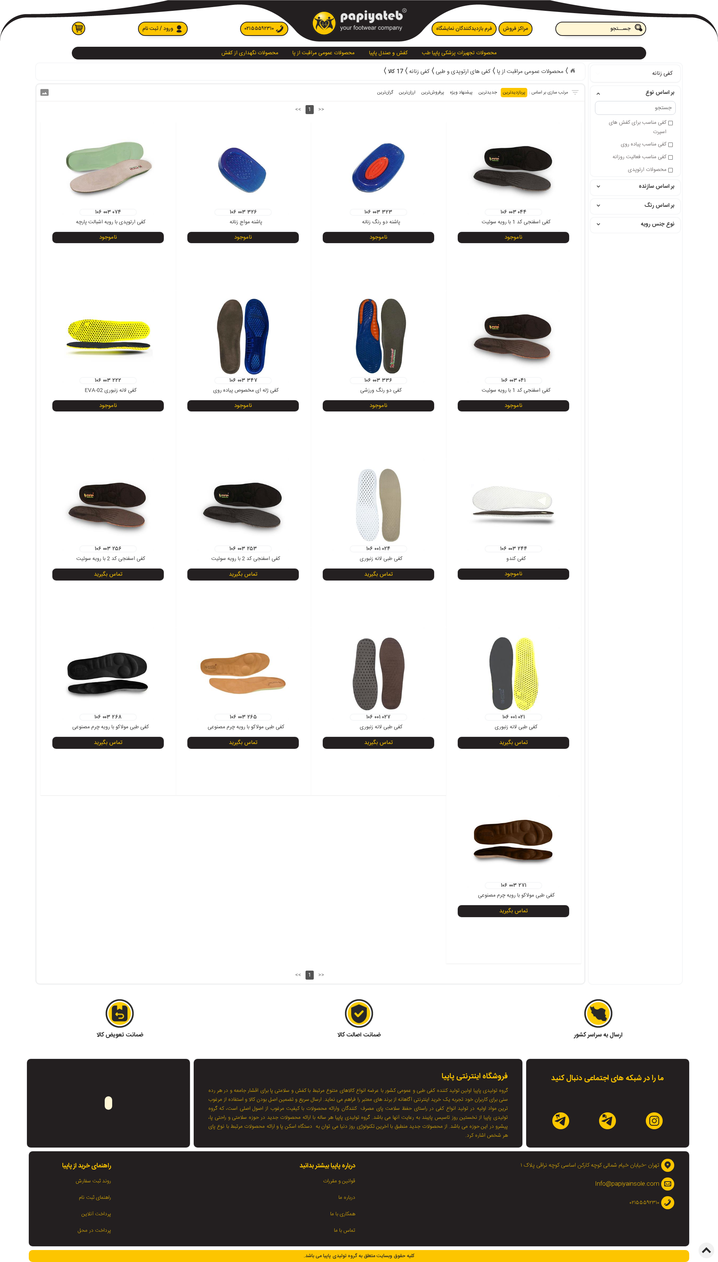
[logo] (359, 23)
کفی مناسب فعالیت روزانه (639, 157)
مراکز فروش (515, 28)
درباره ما (346, 1197)
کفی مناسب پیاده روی (643, 144)
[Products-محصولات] (573, 71)
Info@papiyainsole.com (627, 1184)
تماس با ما (344, 1230)
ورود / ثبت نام (157, 28)
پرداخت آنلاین (96, 1214)
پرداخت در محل (94, 1230)
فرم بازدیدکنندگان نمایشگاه (464, 28)
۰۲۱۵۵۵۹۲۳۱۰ (259, 28)
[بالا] (706, 1250)
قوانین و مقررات (339, 1181)
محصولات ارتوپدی (647, 169)
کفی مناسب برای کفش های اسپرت (637, 123)
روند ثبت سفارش (93, 1181)
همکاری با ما (342, 1214)
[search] (600, 29)
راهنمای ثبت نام (95, 1197)
